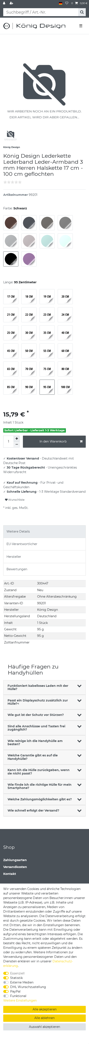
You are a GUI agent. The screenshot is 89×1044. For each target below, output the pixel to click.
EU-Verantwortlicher (21, 544)
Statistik (16, 978)
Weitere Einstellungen (20, 1000)
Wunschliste (16, 499)
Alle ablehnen (44, 1018)
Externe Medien (21, 982)
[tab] (44, 531)
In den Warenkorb (53, 441)
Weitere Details (18, 531)
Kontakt (9, 874)
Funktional (18, 996)
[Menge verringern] (17, 445)
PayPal (15, 991)
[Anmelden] (5, 3)
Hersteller (13, 557)
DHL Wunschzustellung (28, 987)
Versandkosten (15, 867)
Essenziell (17, 973)
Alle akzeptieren (45, 1009)
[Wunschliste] (67, 3)
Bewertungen (16, 569)
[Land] (60, 3)
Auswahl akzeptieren (44, 1027)
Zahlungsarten (15, 860)
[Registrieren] (12, 3)
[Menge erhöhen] (17, 439)
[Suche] (82, 12)
